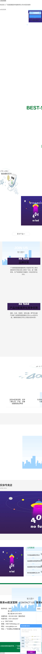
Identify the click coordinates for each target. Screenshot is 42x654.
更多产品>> (21, 234)
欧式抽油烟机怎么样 (33, 573)
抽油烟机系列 (6, 174)
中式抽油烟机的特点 (33, 555)
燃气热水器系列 (35, 203)
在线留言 (36, 13)
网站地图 (2, 653)
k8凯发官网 (3, 9)
